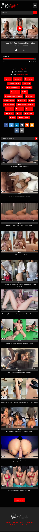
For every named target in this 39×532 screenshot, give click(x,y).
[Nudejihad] (16, 5)
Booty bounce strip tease (26, 104)
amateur (27, 83)
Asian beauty (27, 87)
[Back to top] (33, 526)
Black (9, 79)
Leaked (10, 109)
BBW (25, 92)
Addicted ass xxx (15, 83)
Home (8, 522)
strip (20, 113)
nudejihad (22, 69)
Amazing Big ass (13, 87)
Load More (19, 500)
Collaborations (24, 525)
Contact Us (13, 525)
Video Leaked (24, 117)
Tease (26, 75)
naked (30, 109)
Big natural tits (10, 100)
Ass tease (16, 92)
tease (13, 117)
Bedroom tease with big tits (14, 96)
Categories (29, 522)
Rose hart (20, 75)
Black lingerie (10, 104)
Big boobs (30, 96)
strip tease (29, 113)
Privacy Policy (17, 522)
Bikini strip (22, 100)
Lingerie (18, 79)
